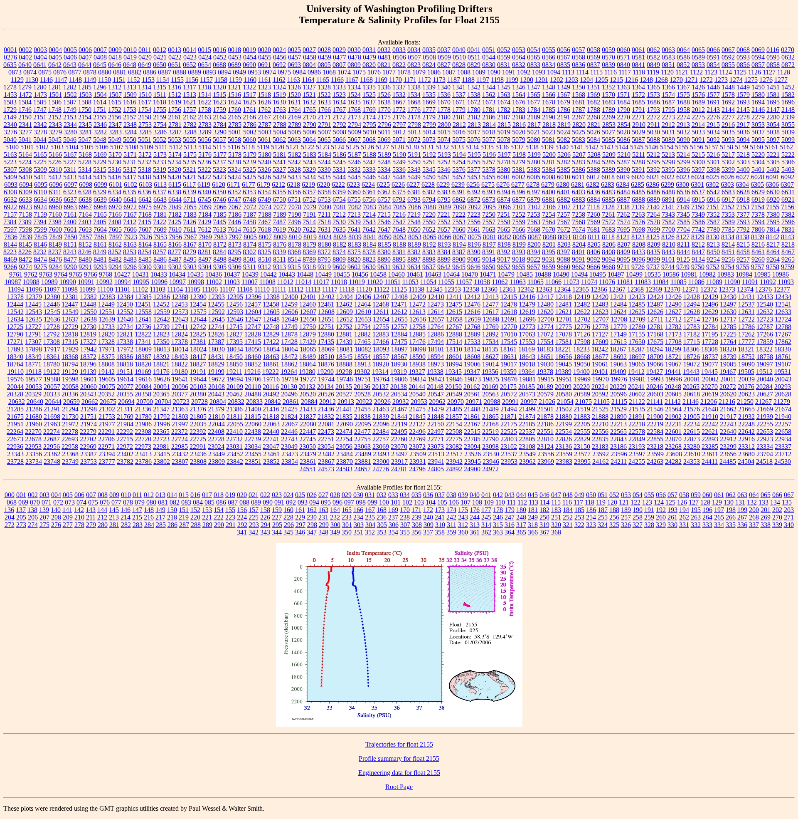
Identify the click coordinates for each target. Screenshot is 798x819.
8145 (25, 244)
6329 (99, 191)
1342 (473, 87)
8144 (10, 244)
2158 (144, 117)
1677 (533, 102)
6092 (787, 177)
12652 (344, 319)
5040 (10, 139)
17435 (326, 341)
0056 (563, 49)
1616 (129, 102)
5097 (773, 139)
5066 (339, 139)
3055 (788, 124)
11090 (732, 281)
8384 (444, 251)
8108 (579, 236)
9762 (30, 274)
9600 (339, 266)
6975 (145, 206)
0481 (384, 57)
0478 (354, 57)
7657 (444, 229)
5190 (399, 154)
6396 (518, 191)
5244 (324, 162)
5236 (204, 162)
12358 (471, 289)
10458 (378, 274)
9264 (773, 259)
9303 (190, 266)
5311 (70, 169)
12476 (472, 304)
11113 (312, 289)
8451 (728, 251)
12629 (710, 311)
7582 (668, 221)
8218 (788, 244)
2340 (10, 124)
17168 (655, 334)
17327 (88, 341)
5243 (309, 162)
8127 (683, 236)
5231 (129, 162)
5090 (683, 139)
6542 (713, 191)
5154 (666, 147)
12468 (380, 304)
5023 (548, 132)
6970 (115, 206)
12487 (655, 304)
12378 (15, 296)
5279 (518, 162)
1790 (623, 109)
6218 (293, 184)
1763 (279, 109)
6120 (218, 184)
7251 (503, 214)
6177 (248, 184)
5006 (309, 132)
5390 (623, 169)
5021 (533, 132)
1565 (533, 94)
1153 (148, 79)
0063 (668, 49)
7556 (473, 221)
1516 (234, 94)
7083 (369, 206)
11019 (357, 281)
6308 (10, 191)
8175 (264, 244)
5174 (175, 154)
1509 (130, 94)
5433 (294, 177)
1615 (114, 102)
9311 (249, 266)
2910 (638, 124)
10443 (286, 274)
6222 (338, 184)
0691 (264, 64)
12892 (490, 334)
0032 (384, 49)
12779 (618, 326)
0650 (159, 64)
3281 (85, 132)
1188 (468, 79)
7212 (339, 214)
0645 (99, 64)
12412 (472, 296)
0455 (264, 57)
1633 (324, 102)
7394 (40, 221)
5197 (504, 154)
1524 (354, 94)
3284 (130, 132)
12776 (582, 326)
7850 (70, 236)
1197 (482, 79)
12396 (253, 296)
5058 (234, 139)
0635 (10, 64)
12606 (289, 311)
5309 (40, 169)
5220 (758, 154)
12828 (252, 334)
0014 (189, 49)
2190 (548, 117)
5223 (10, 162)
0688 (219, 64)
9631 (384, 266)
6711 (189, 199)
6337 (159, 191)
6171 (233, 184)
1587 (69, 102)
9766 (90, 274)
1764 (294, 109)
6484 (623, 191)
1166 (337, 79)
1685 (638, 102)
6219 (308, 184)
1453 (10, 94)
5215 (698, 154)
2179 (429, 117)
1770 (384, 109)
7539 (354, 221)
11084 (661, 281)
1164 (308, 79)
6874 (503, 199)
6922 (10, 206)
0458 (309, 57)
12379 (33, 296)
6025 (712, 177)
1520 (294, 94)
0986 (314, 72)
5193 (444, 154)
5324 (234, 169)
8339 (279, 251)
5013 (414, 132)
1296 (99, 87)
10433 (158, 274)
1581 (773, 94)
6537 (698, 191)
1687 (668, 102)
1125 (740, 72)
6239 (458, 184)
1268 (661, 79)
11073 (571, 281)
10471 (488, 274)
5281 (548, 162)
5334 (384, 169)
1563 (503, 94)
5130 (412, 147)
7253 (533, 214)
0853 (698, 64)
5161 (771, 147)
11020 (375, 281)
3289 (205, 132)
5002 (249, 132)
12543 (33, 311)
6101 (115, 184)
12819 (88, 334)
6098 (85, 184)
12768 (472, 326)
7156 (787, 206)
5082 (563, 139)
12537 (746, 304)
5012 (399, 132)
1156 (191, 79)
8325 (264, 251)
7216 (399, 214)
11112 (295, 289)
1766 (324, 109)
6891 (668, 199)
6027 (742, 177)
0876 (59, 72)
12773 (527, 326)
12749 (289, 326)
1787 (578, 109)
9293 (100, 266)
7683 (608, 229)
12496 (710, 304)
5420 (174, 177)
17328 (106, 341)
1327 (309, 87)
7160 (55, 214)
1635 (354, 102)
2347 (115, 124)
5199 (534, 154)
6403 (578, 191)
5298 (668, 162)
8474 (40, 259)
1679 (563, 102)
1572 (638, 94)
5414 (84, 177)
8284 (219, 251)
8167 (190, 244)
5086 (623, 139)
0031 (369, 49)
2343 (55, 124)
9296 (130, 266)
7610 (175, 229)
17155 (636, 334)
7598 (25, 229)
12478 (508, 304)
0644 (84, 64)
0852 (683, 64)
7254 (548, 214)
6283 (607, 184)
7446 (234, 221)
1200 (526, 79)
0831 (503, 64)
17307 (33, 341)
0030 (354, 49)
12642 (161, 319)
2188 (518, 117)
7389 (25, 221)
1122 (696, 72)
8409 (623, 251)
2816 (519, 124)
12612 (399, 311)
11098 (70, 289)
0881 (119, 72)
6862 (459, 199)
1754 (144, 109)
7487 (279, 221)
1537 (459, 94)
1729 (10, 109)
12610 (363, 311)
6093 (10, 184)
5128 (397, 147)
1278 (10, 87)
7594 (758, 221)
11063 (518, 281)
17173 (673, 334)
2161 (174, 117)
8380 (384, 251)
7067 (234, 206)
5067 (354, 139)
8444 (683, 251)
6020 (638, 177)
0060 (623, 49)
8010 (295, 236)
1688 (683, 102)
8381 (399, 251)
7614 (234, 229)
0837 (593, 64)
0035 (429, 49)
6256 (473, 184)
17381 (198, 341)
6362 (384, 191)
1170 (395, 79)
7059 (205, 206)
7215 (384, 214)
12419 (582, 296)
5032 (683, 132)
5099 (788, 139)
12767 (454, 326)
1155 (177, 79)
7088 (429, 206)
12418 (563, 296)
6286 (652, 184)
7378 (758, 214)
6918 (743, 199)
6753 (324, 199)
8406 (593, 251)
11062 (500, 281)
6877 (518, 199)
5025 (578, 132)
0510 (459, 57)
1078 (404, 72)
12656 (417, 319)
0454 (249, 57)
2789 (294, 124)
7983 (220, 236)
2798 (414, 124)
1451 (773, 87)
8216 (758, 244)
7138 (623, 206)
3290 (220, 132)
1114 (582, 72)
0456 (279, 57)
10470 (469, 274)
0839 (608, 64)
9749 (683, 266)
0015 (204, 49)
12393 (216, 296)
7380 (773, 214)
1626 (264, 102)
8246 (84, 251)
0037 (444, 49)
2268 (593, 117)
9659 (548, 266)
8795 (324, 259)
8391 (488, 251)
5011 (384, 132)
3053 (758, 124)
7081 (339, 206)
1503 (85, 94)
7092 (474, 206)
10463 (433, 274)
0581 (638, 57)
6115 (174, 184)
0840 (623, 64)
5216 (713, 154)
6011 (578, 177)
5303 (743, 162)
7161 (70, 214)
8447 (698, 251)
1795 (668, 109)
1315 (159, 87)
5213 (668, 154)
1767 (339, 109)
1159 (235, 79)
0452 (220, 57)
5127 (382, 147)
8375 (354, 251)
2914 (698, 124)
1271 (691, 79)
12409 (417, 296)
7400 (69, 221)
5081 (548, 139)
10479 (506, 274)
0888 (179, 72)
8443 (668, 251)
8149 (55, 244)
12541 (783, 304)
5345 (429, 169)
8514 (294, 259)
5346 (444, 169)
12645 (216, 319)
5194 (459, 154)
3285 (145, 132)
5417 (129, 177)
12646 (235, 319)
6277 (518, 184)
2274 (683, 117)
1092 (523, 72)
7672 (563, 229)
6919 (758, 199)
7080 (324, 206)
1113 (568, 72)
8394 (533, 251)
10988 (31, 281)
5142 (591, 147)
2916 (728, 124)
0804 (309, 64)
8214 (728, 244)
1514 (204, 94)
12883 (380, 334)
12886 (435, 334)
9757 (757, 266)
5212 (653, 154)
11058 (482, 281)
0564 (518, 57)
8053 (414, 236)
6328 (84, 191)
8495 (190, 259)
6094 (25, 184)
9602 (354, 266)
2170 (309, 117)
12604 (253, 311)
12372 (708, 289)
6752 (309, 199)
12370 (672, 289)
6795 (444, 199)
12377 (781, 289)
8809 (339, 259)
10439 (250, 274)
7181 (160, 214)
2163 (204, 117)
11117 (329, 289)
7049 (175, 206)
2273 (668, 117)
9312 (264, 266)
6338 (174, 191)
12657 (436, 319)
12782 (673, 326)
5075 (459, 139)
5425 (249, 177)
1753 (129, 109)
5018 (488, 132)
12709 (637, 319)
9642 (444, 266)
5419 (159, 177)
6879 (533, 199)
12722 (746, 319)
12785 (728, 326)
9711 (623, 266)
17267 (783, 334)
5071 (399, 139)
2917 (743, 124)
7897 (115, 236)
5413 (69, 177)
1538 (473, 94)
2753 (145, 124)
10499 (634, 274)
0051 (488, 49)
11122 (381, 289)
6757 (384, 199)
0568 (578, 57)
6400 (548, 191)
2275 (698, 117)
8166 (175, 244)
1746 (25, 109)
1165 (322, 79)
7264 (653, 214)
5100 (12, 147)
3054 (773, 124)
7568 (578, 221)
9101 (668, 259)
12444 (15, 304)
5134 (472, 147)
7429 (204, 221)
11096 (34, 289)
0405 (55, 57)
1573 (653, 94)
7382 (788, 214)
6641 (130, 199)
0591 (713, 57)
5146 (651, 147)
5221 (773, 154)
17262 (746, 334)
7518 (324, 221)
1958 (683, 109)
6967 (85, 206)
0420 (145, 57)
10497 (616, 274)
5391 (638, 169)
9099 (653, 259)
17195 (710, 334)
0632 (788, 57)
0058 (593, 49)
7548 (414, 221)
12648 (271, 319)
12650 (308, 319)
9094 (608, 259)
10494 (579, 274)
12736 (143, 326)
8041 (370, 236)
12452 (161, 304)
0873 (15, 72)
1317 (189, 87)
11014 (303, 281)
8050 (385, 236)
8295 (234, 251)
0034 (414, 49)
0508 (429, 57)
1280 (40, 87)
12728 (51, 326)
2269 (608, 117)
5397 (698, 169)
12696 (527, 319)
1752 (114, 109)
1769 (369, 109)
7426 (189, 221)
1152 (133, 79)
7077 (279, 206)
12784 (710, 326)
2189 (533, 117)
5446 (369, 177)
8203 (564, 244)
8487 (175, 259)
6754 (339, 199)
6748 (249, 199)
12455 (216, 304)
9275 (40, 266)
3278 (40, 132)
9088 (563, 259)
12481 (563, 304)
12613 (417, 311)
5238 (234, 162)
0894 (224, 72)
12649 (289, 319)
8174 (249, 244)
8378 (369, 251)
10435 (195, 274)
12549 (70, 311)
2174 (369, 117)
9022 (533, 259)
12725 (15, 326)
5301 (713, 162)
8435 (653, 251)
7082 (354, 206)
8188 (399, 244)
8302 (249, 251)
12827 (234, 334)
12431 (746, 296)
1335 (369, 87)
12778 (600, 326)
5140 (562, 147)
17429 (307, 341)
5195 (474, 154)
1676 (518, 102)
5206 (564, 154)
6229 (443, 184)
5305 (773, 162)
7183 (190, 214)
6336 (144, 191)
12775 (563, 326)
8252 (114, 251)
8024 (325, 236)
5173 (160, 154)
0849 (653, 64)
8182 (339, 244)
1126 (754, 72)
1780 (473, 109)
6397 (533, 191)
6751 (294, 199)
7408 (114, 221)
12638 (88, 319)
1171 (410, 79)
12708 (619, 319)
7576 (638, 221)
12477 (490, 304)
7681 (593, 229)
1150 (104, 79)
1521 (309, 94)
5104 (72, 147)
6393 (488, 191)
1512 (174, 94)
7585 (683, 221)
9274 (25, 266)
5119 (262, 147)
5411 (40, 177)
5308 (25, 169)
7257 (563, 214)
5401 (758, 169)
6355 (279, 191)
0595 (773, 57)
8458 (743, 251)
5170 (115, 154)
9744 (668, 266)
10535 (652, 274)
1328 (324, 87)
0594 (758, 57)
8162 (115, 244)
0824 (429, 64)
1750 (84, 109)
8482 (115, 259)
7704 (683, 229)
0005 (70, 49)
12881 (344, 334)
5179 (249, 154)
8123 (638, 236)
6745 (204, 199)
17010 (508, 334)
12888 (454, 334)
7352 (713, 214)
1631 (294, 102)
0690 (249, 64)
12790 (15, 334)
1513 (189, 94)
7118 (593, 206)
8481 (100, 259)
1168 (366, 79)
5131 (427, 147)
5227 (69, 162)
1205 (601, 79)
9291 (85, 266)
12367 (617, 289)
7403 (84, 221)
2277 (728, 117)
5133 (457, 147)
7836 (10, 236)
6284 (622, 184)
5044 (40, 139)
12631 (746, 311)
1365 (653, 87)
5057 (219, 139)
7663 (488, 229)
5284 (593, 162)
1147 (60, 79)
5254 (459, 162)
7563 (533, 221)
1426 (698, 87)
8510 (264, 259)
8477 (70, 259)
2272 (653, 117)
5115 (219, 147)
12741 (179, 326)
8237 (55, 251)
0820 (369, 64)
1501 (55, 94)
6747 (234, 199)
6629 (758, 191)
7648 (399, 229)
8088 (549, 236)
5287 (623, 162)
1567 (563, 94)
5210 (624, 154)
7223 (473, 214)
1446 (713, 87)
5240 (264, 162)
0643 (69, 64)
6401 (563, 191)
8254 (144, 251)
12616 (472, 311)
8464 (773, 251)
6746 (219, 199)
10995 (141, 281)
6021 (653, 177)
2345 (85, 124)
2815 (504, 124)
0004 (55, 49)
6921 (788, 199)
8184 (369, 244)
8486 (160, 259)
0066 (713, 49)
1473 (40, 94)
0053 (518, 49)
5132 (442, 147)
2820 (579, 124)
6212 (278, 184)
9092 (593, 259)
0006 (85, 49)
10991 (86, 281)
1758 (204, 109)
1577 (713, 94)
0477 (339, 57)
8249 (99, 251)
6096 (55, 184)
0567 (563, 57)
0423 (190, 57)
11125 (399, 289)
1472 (25, 94)
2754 (160, 124)
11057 (464, 281)
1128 (783, 72)
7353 (728, 214)
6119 (203, 184)
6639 (100, 199)
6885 (608, 199)
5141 (577, 147)
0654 (204, 64)
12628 (691, 311)
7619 (279, 229)
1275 (751, 79)
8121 (623, 236)
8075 (474, 236)
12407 (381, 296)
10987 (13, 281)
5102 (42, 147)
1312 (114, 87)
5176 (205, 154)
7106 (549, 206)
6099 (100, 184)
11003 (232, 281)
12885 (417, 334)
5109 (146, 147)
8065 (429, 236)
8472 (25, 259)
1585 (40, 102)
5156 (696, 147)
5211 (638, 154)
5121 (292, 147)
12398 (271, 296)
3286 (160, 132)
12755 (380, 326)
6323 (69, 191)
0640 (25, 64)
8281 (204, 251)
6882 (563, 199)
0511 (474, 57)
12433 (764, 296)
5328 (294, 169)
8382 (414, 251)
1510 (145, 94)
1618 (159, 102)
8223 (10, 251)
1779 (459, 109)
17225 (728, 334)
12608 (326, 311)
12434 (783, 296)
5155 (681, 147)
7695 (623, 229)
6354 (264, 191)
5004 (279, 132)
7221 (444, 214)
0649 (144, 64)
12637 (70, 319)
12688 (491, 319)
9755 (742, 266)
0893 (209, 72)
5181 (279, 154)
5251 (429, 162)
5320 (174, 169)
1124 (725, 72)
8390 (473, 251)
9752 (712, 266)
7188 (264, 214)
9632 (399, 266)
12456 (234, 304)
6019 (623, 177)
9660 (563, 266)
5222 (788, 154)
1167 (351, 79)
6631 (788, 191)
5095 (758, 139)
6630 (773, 191)
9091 (578, 259)
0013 (174, 49)
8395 (548, 251)
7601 (70, 229)
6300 (682, 184)
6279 (547, 184)
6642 (145, 199)
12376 (763, 289)
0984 (299, 72)
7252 (518, 214)
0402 (25, 57)
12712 (673, 319)
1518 (264, 94)
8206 (609, 244)
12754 (362, 326)
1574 (668, 94)
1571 (623, 94)
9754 (727, 266)
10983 (725, 274)
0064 (683, 49)
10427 (122, 274)
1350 (578, 87)
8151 (70, 244)
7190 (294, 214)
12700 (545, 319)
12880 (326, 334)
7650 (414, 229)
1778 (444, 109)
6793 (414, 199)
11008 (267, 281)
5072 (414, 139)
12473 (435, 304)
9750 (697, 266)
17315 (70, 341)
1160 (250, 79)
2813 (474, 124)
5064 (309, 139)
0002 (25, 49)
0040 (459, 49)
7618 (264, 229)
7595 (773, 221)
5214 (683, 154)
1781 (488, 109)
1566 (548, 94)
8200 (534, 244)
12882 (362, 334)
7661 (473, 229)
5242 (294, 162)
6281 (577, 184)
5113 (190, 147)
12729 (70, 326)
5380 (503, 169)
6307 (787, 184)
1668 (414, 102)
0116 (772, 49)
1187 (453, 79)
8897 (414, 259)
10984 (744, 274)
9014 (488, 259)
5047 (84, 139)
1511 (159, 94)
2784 (220, 124)
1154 (162, 79)
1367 (683, 87)
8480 (85, 259)
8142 (772, 236)
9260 (758, 259)
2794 (354, 124)
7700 (668, 229)
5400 (743, 169)
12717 (728, 319)
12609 (344, 311)
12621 (563, 311)
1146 (46, 79)
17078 (563, 334)
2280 (773, 117)
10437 (232, 274)
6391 (459, 191)
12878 (289, 334)
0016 (219, 49)
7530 (339, 221)
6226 (398, 184)
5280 (533, 162)
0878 (89, 72)
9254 (713, 259)
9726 (638, 266)
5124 (337, 147)
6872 (473, 199)
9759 (787, 266)
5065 (324, 139)
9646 (473, 266)
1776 (414, 109)
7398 (55, 221)
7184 (205, 214)
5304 (758, 162)
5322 (204, 169)
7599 (40, 229)
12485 (636, 304)
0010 (130, 49)
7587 (713, 221)
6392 (473, 191)
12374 (745, 289)
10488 (542, 274)
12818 (70, 334)
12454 (198, 304)
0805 (324, 64)
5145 (636, 147)
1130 (31, 79)
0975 (284, 72)
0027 (309, 49)
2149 (10, 117)
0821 (384, 64)
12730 (88, 326)
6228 (428, 184)
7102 (534, 206)
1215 (616, 79)
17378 (179, 341)
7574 (623, 221)
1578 (728, 94)
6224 (368, 184)
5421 (189, 177)
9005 (473, 259)
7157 (10, 214)
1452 (788, 87)
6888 (638, 199)
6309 (25, 191)
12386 (161, 296)
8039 (355, 236)
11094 (16, 289)
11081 (625, 281)
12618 (508, 311)
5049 (114, 139)
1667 (399, 102)
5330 (324, 169)
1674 (503, 102)
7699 (653, 229)
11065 (535, 281)
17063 (527, 334)
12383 (107, 296)
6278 (532, 184)
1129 (17, 79)
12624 (618, 311)
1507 (115, 94)
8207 (624, 244)
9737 (653, 266)
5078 (503, 139)
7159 (40, 214)
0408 (100, 57)
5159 (741, 147)
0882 (134, 72)
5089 (668, 139)
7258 (578, 214)
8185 (384, 244)
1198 (497, 79)
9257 (743, 259)
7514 (309, 221)
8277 (174, 251)
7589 (728, 221)
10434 (177, 274)
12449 (106, 304)
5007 (324, 132)
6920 (773, 199)
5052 (159, 139)
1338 (414, 87)
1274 (736, 79)
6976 (160, 206)
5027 (608, 132)
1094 (553, 72)
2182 (473, 117)
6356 (294, 191)
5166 (55, 154)
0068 (743, 49)
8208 (638, 244)
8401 (578, 251)
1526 (384, 94)
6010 (563, 177)
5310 (55, 169)
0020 (264, 49)
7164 (85, 214)
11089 (714, 281)
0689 (234, 64)
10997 (177, 281)
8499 (234, 259)
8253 (129, 251)
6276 (503, 184)
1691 (713, 102)
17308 (51, 341)
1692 (728, 102)
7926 (145, 236)
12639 (107, 319)
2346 (100, 124)
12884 (399, 334)
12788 (783, 326)
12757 (399, 326)
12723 (764, 319)
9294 (115, 266)
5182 (294, 154)
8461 (758, 251)
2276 (713, 117)
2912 (668, 124)
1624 (234, 102)
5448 (399, 177)
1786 (563, 109)
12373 (727, 289)
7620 (294, 229)
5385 (563, 169)
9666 (593, 266)
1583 (10, 102)
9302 (175, 266)
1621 (189, 102)
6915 (698, 199)
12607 (308, 311)
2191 (563, 117)
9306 (234, 266)
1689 (698, 102)
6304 (742, 184)
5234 (174, 162)
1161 (264, 79)
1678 (548, 102)
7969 (205, 236)
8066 (444, 236)
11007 (249, 281)
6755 (354, 199)
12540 (764, 304)
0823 (414, 64)
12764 (435, 326)
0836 (578, 64)
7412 (129, 221)
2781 (175, 124)
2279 (758, 117)
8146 (40, 244)
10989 (49, 281)
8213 (713, 244)
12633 (783, 311)
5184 (324, 154)
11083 (643, 281)
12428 (691, 296)
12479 (527, 304)
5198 (519, 154)
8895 (399, 259)
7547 (399, 221)
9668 (608, 266)
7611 (189, 229)
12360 (489, 289)
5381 (518, 169)
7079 (309, 206)
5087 (638, 139)
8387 (459, 251)
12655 (399, 319)
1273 (721, 79)
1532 (399, 94)
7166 (115, 214)
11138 (416, 289)
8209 (653, 244)
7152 (727, 206)
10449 (323, 274)
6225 (383, 184)
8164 (145, 244)
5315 (99, 169)
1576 (698, 94)
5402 (773, 169)
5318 (144, 169)
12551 (107, 311)
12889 (472, 334)
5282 (563, 162)
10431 (140, 274)
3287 (175, 132)
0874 (30, 72)
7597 (10, 229)
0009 (115, 49)
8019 (310, 236)
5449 (414, 177)
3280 (70, 132)
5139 (547, 147)
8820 (354, 259)
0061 (638, 49)
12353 (452, 289)
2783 (205, 124)
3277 (25, 132)
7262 (623, 214)
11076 (607, 281)
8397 (563, 251)
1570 (608, 94)
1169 (380, 79)
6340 (204, 191)
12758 (417, 326)
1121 (681, 72)
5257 (488, 162)
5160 (756, 147)
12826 (216, 334)
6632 (10, 199)
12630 (728, 311)
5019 (503, 132)
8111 (594, 236)
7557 (488, 221)
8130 (712, 236)
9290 (70, 266)
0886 (149, 72)
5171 (130, 154)
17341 (143, 341)
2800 (444, 124)
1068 (329, 72)
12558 (143, 311)
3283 (115, 132)
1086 (434, 72)
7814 (773, 229)
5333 (369, 169)
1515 (219, 94)
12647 (253, 319)
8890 (384, 259)
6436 (593, 191)
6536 (683, 191)
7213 (354, 214)
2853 (609, 124)
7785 (728, 229)
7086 (414, 206)
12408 (399, 296)
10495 (597, 274)
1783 (518, 109)
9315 (294, 266)
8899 (444, 259)
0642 (55, 64)
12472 (417, 304)
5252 (444, 162)
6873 (488, 199)
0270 (787, 49)
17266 (764, 334)
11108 (245, 289)
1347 (533, 87)
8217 (773, 244)
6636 (55, 199)
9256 (728, 259)
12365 (580, 289)
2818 (549, 124)
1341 (459, 87)
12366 (599, 289)
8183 (354, 244)
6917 (728, 199)
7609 (160, 229)
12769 (490, 326)
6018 (608, 177)
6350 (219, 191)
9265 (788, 259)
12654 (381, 319)
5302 (728, 162)
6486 (653, 191)
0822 (399, 64)
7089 (444, 206)
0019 (249, 49)
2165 (234, 117)
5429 (279, 177)
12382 (88, 296)
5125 (352, 147)
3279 (55, 132)
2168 (279, 117)
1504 (100, 94)
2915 (713, 124)
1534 (414, 94)
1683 (608, 102)
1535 (429, 94)
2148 (788, 109)
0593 (743, 57)
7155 (772, 206)
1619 (174, 102)
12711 (655, 319)
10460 (396, 274)
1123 (710, 72)
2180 (444, 117)
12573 (180, 311)
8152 (85, 244)
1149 (90, 79)
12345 (434, 289)
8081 (489, 236)
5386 (578, 169)
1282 (69, 87)
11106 (210, 289)
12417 (545, 296)
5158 (726, 147)
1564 (518, 94)
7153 (742, 206)
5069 (384, 139)
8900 (459, 259)
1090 (493, 72)
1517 (249, 94)
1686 (653, 102)
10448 (305, 274)
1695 (773, 102)
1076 (374, 72)
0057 (578, 49)
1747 (40, 109)
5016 (459, 132)
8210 (668, 244)
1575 (683, 94)
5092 (713, 139)
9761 (15, 274)
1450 (758, 87)
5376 (459, 169)
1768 (354, 109)
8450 (713, 251)
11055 (446, 281)
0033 (399, 49)
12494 (691, 304)
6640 (115, 199)
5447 (384, 177)
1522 (324, 94)
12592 (216, 311)
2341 (25, 124)
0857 (758, 64)
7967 (190, 236)
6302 (712, 184)
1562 (488, 94)
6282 (592, 184)
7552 (444, 221)
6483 (608, 191)
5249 (399, 162)
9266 (10, 266)
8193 (444, 244)
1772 (399, 109)
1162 (279, 79)
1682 (593, 102)
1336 (384, 87)
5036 (743, 132)
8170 (205, 244)
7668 (533, 229)
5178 (234, 154)
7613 (219, 229)
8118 (608, 236)
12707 (600, 319)
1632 (309, 102)
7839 (25, 236)
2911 (653, 124)
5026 (593, 132)
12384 (125, 296)
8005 (250, 236)
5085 (608, 139)
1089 (478, 72)
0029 (339, 49)
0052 (503, 49)
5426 (264, 177)
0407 (85, 57)
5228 (84, 162)
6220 (323, 184)
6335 (129, 191)
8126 (668, 236)
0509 (444, 57)
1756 (174, 109)
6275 (488, 184)
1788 (593, 109)
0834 (548, 64)
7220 (429, 214)
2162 (189, 117)
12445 (33, 304)
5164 (25, 154)
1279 (25, 87)
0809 (354, 64)
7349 (698, 214)
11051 (392, 281)
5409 (10, 177)
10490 (561, 274)
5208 (594, 154)
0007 (100, 49)
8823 (369, 259)
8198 (504, 244)
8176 (279, 244)
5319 (159, 169)
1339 (429, 87)
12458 (271, 304)
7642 (369, 229)
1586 (55, 102)
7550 (429, 221)
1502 (70, 94)
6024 (697, 177)
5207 (579, 154)
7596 (788, 221)
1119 (653, 72)
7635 (339, 229)
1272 (706, 79)
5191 (414, 154)
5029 (638, 132)
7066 (220, 206)
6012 (593, 177)
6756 (369, 199)
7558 (503, 221)
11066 (553, 281)
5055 (189, 139)
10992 (104, 281)
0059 (608, 49)
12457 (252, 304)
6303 (727, 184)
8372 (324, 251)
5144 (621, 147)
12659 (472, 319)
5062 (279, 139)
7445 (219, 221)
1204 (586, 79)
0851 (668, 64)
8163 (130, 244)
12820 (106, 334)
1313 (129, 87)
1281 (55, 87)
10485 (524, 274)
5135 (487, 147)
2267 (578, 117)
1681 (578, 102)
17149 (618, 334)
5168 (85, 154)
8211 (683, 244)
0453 (234, 57)
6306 (772, 184)
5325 (249, 169)
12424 (655, 296)
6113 (160, 184)
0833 (533, 64)
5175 (190, 154)
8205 (594, 244)
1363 (623, 87)
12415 (508, 296)
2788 (279, 124)
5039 (788, 132)
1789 (608, 109)
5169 (100, 154)
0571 (623, 57)
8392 (503, 251)
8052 (399, 236)
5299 (683, 162)
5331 (339, 169)
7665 (503, 229)
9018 (518, 259)
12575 (198, 311)
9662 (578, 266)
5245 (339, 162)
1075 (359, 72)
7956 (175, 236)
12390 (198, 296)
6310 (40, 191)
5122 (307, 147)
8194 (459, 244)
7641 (354, 229)
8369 (309, 251)
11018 (339, 281)
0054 (533, 49)
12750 (307, 326)
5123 (322, 147)
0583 (668, 57)
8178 (294, 244)
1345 (503, 87)
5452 (459, 177)
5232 (144, 162)
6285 (637, 184)
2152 (55, 117)
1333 (339, 87)
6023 (683, 177)
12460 (307, 304)
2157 (129, 117)
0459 (324, 57)
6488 (668, 191)
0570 (608, 57)
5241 (279, 162)
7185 (220, 214)
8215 (743, 244)
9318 (309, 266)
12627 (673, 311)
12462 (344, 304)
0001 (10, 49)
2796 (384, 124)
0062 (653, 49)
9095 (623, 259)
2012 (698, 109)
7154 (757, 206)
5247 (369, 162)
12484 (618, 304)
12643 (180, 319)
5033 (698, 132)
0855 (728, 64)
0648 (129, 64)
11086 (696, 281)
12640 (125, 319)
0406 (70, 57)
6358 (324, 191)
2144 (728, 109)
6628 (743, 191)
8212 (698, 244)
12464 (362, 304)
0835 (563, 64)
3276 (10, 132)
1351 (593, 87)
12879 (307, 334)
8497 (205, 259)
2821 (594, 124)
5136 (502, 147)
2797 (399, 124)
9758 (772, 266)
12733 (106, 326)
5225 (40, 162)
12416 (527, 296)
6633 (25, 199)
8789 (309, 259)
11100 (105, 289)
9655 (518, 266)
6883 (578, 199)
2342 (40, 124)
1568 (578, 94)
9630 (369, 266)
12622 (582, 311)
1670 (444, 102)
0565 (533, 57)
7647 (384, 229)
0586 (683, 57)
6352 (234, 191)
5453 (473, 177)
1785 (548, 109)
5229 (99, 162)
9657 (533, 266)
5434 (309, 177)
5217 (728, 154)
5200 (549, 154)
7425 (174, 221)
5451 (444, 177)
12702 (582, 319)
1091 (508, 72)
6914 (683, 199)
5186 (339, 154)
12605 (271, 311)
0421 (160, 57)
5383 (533, 169)
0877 (74, 72)
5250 (414, 162)
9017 (503, 259)
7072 (249, 206)
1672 (473, 102)
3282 (100, 132)
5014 (429, 132)
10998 (195, 281)
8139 (757, 236)
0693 (294, 64)
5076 (473, 139)
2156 (114, 117)
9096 (638, 259)
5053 (174, 139)
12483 (600, 304)
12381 (70, 296)
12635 (33, 319)
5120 (277, 147)
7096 (504, 206)
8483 (130, 259)
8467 (788, 251)
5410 (25, 177)
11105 (192, 289)
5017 (473, 132)
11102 (140, 289)
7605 (115, 229)
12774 (545, 326)
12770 (508, 326)
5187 (354, 154)
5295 (653, 162)
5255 (473, 162)
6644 (175, 199)
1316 (174, 87)
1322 (249, 87)
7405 (99, 221)
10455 (341, 274)
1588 (84, 102)
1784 (533, 109)
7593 (743, 221)
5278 (503, 162)
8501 (249, 259)
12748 (271, 326)
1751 (99, 109)
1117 (624, 72)
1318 (204, 87)
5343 (414, 169)
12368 (635, 289)
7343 (668, 214)
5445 (354, 177)
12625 (636, 311)
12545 (52, 311)
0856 (743, 64)
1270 (676, 79)
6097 (70, 184)
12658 (454, 319)
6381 (414, 191)
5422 (204, 177)
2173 (354, 117)
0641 (40, 64)
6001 (503, 177)
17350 (161, 341)
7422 (159, 221)
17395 (234, 341)
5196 (489, 154)
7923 (130, 236)
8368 (294, 251)
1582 (788, 94)
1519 (279, 94)
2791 (324, 124)
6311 (55, 191)
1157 (206, 79)
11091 (750, 281)
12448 (88, 304)
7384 (10, 221)
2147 (773, 109)
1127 (769, 72)
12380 (52, 296)
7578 (653, 221)
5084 (593, 139)
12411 (454, 296)
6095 (40, 184)
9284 (55, 266)
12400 (289, 296)
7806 (758, 229)
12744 (216, 326)
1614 (99, 102)
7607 (145, 229)
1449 (743, 87)
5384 (548, 169)
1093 (538, 72)
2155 (99, 117)
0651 (174, 64)
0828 (459, 64)
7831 (788, 229)
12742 (198, 326)
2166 (249, 117)
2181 (459, 117)
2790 (309, 124)
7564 (548, 221)
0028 (324, 49)
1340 (444, 87)
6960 (55, 206)
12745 (234, 326)
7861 (100, 236)
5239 (249, 162)
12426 (673, 296)
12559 (161, 311)
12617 (490, 311)
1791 (638, 109)
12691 (509, 319)
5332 (354, 169)
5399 (728, 169)
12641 (143, 319)
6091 (772, 177)
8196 (474, 244)
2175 (384, 117)
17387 (216, 341)
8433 (638, 251)
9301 (160, 266)
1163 (293, 79)
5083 (578, 139)
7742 (698, 229)
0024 (279, 49)
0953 (254, 72)
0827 (444, 64)
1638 (384, 102)
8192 (429, 244)
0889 (194, 72)
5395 (668, 169)
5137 (517, 147)
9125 (683, 259)
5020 (518, 132)
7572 (608, 221)
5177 (220, 154)
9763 (45, 274)
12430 (728, 296)
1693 (743, 102)
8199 (519, 244)
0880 (104, 72)
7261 (608, 214)
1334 (354, 87)
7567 (563, 221)
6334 (114, 191)
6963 (70, 206)
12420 (600, 296)
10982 (707, 274)
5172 (145, 154)
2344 (70, 124)
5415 (99, 177)
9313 (279, 266)
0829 (473, 64)
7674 (578, 229)
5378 (488, 169)
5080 (533, 139)
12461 (326, 304)
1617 (144, 102)
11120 (364, 289)
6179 (263, 184)
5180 (264, 154)
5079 (518, 139)
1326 (294, 87)
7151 (712, 206)
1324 (279, 87)
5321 (189, 169)
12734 (124, 326)
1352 (608, 87)
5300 (698, 162)
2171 (324, 117)
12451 (143, 304)
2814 (489, 124)
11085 (678, 281)
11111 (278, 289)
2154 (84, 117)
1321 (234, 87)
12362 (525, 289)
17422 (271, 341)
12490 (673, 304)
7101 (519, 206)
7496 (294, 221)
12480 (545, 304)
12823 (161, 334)
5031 (668, 132)
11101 (123, 289)
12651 (326, 319)
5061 (264, 139)
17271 (15, 341)
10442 (268, 274)
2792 (339, 124)
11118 (347, 289)
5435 (324, 177)
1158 (220, 79)
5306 (788, 162)
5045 (55, 139)
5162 (786, 147)
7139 (638, 206)
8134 (727, 236)
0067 (728, 49)
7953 (160, 236)
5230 (114, 162)
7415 (144, 221)
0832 (518, 64)
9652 (503, 266)
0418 (115, 57)
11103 (157, 289)
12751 (326, 326)
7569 (593, 221)
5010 (369, 132)
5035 (728, 132)
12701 (564, 319)
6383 (444, 191)
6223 (353, 184)
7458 (249, 221)
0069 (758, 49)
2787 (264, 124)
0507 (414, 57)
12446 (51, 304)
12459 (289, 304)
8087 (534, 236)
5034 (713, 132)
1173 (439, 79)
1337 (399, 87)
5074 (444, 139)
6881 (548, 199)
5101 (27, 147)
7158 (25, 214)
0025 (294, 49)
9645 (459, 266)
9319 (324, 266)
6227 (413, 184)
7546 (384, 221)
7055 (190, 206)
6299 (667, 184)
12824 (179, 334)
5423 (219, 177)
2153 (69, 117)
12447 (70, 304)
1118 (639, 72)
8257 (159, 251)
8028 (340, 236)
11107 (227, 289)
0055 (548, 49)
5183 (309, 154)
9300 (145, 266)
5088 (653, 139)
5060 (249, 139)
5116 (233, 147)
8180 (324, 244)
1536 (444, 94)
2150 (25, 117)
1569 (593, 94)
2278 (743, 117)
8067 (459, 236)
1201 (541, 79)
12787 (764, 326)
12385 (143, 296)
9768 (105, 274)
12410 (436, 296)
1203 (571, 79)
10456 (360, 274)
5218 (743, 154)
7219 (414, 214)
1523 (339, 94)
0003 (40, 49)
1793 (653, 109)
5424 (234, 177)
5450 (429, 177)
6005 (533, 177)
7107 (564, 206)
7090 (459, 206)
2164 (219, 117)
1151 (119, 79)
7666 (518, 229)
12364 (562, 289)
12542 (15, 311)
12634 (15, 319)
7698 (638, 229)
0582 (653, 57)
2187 (503, 117)
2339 (788, 117)
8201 (549, 244)
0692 (279, 64)
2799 (429, 124)
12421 (618, 296)
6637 (70, 199)
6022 (668, 177)
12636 (52, 319)
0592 (728, 57)
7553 (459, 221)
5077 (488, 139)
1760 (234, 109)
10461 (414, 274)
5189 (384, 154)
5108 (131, 147)
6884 (593, 199)
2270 (623, 117)
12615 (454, 311)
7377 (743, 214)
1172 (424, 79)
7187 (249, 214)
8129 (697, 236)
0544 (488, 57)
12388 (180, 296)
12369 (653, 289)
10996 (159, 281)
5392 (653, 169)
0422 (175, 57)
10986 (780, 274)
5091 (698, 139)
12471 (399, 304)
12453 (179, 304)
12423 (636, 296)
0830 (488, 64)
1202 (556, 79)
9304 (205, 266)
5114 (204, 147)
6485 (638, 191)
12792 (51, 334)
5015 (444, 132)
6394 (503, 191)
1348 (548, 87)
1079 (419, 72)
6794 (429, 199)
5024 (563, 132)
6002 (518, 177)
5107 (116, 147)
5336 (399, 169)
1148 (75, 79)
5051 (144, 139)
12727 (33, 326)
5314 (84, 169)
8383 (429, 251)
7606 (130, 229)
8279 (189, 251)
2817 (534, 124)
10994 (122, 281)
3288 (190, 132)
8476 (55, 259)
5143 (606, 147)
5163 (10, 154)
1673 (488, 102)
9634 (414, 266)
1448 (728, 87)
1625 (249, 102)
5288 (638, 162)
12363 (544, 289)
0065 (698, 49)
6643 (160, 199)
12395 (235, 296)
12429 (710, 296)
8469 (10, 259)
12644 (198, 319)
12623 (600, 311)
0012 (159, 49)
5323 (219, 169)
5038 (773, 132)
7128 (608, 206)
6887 (623, 199)
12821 (124, 334)
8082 (504, 236)
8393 (518, 251)
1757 (189, 109)
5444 (339, 177)
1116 (610, 72)
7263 (638, 214)
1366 (668, 87)
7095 (489, 206)
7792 (743, 229)
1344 (488, 87)
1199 (511, 79)
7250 (488, 214)
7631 (324, 229)
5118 (248, 147)
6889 (653, 199)
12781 (655, 326)
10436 (213, 274)
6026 (727, 177)
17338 (124, 341)
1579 (743, 94)
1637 (369, 102)
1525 (369, 94)
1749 (69, 109)
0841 (638, 64)
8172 (220, 244)
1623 (219, 102)
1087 (449, 72)
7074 (264, 206)
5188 (369, 154)
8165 (160, 244)
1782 (503, 109)
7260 (593, 214)
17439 (344, 341)
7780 (713, 229)
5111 (161, 147)
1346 (518, 87)
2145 (743, 109)
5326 (264, 169)
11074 (589, 281)
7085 (399, 206)
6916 (713, 199)
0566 (548, 57)
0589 (698, 57)
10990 (67, 281)
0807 (339, 64)
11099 (87, 289)
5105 (87, 147)
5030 (653, 132)
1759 (219, 109)
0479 (369, 57)
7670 (548, 229)
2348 (130, 124)
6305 (757, 184)
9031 (548, 259)
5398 (713, 169)
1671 (459, 102)
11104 (175, 289)
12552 (125, 311)
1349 (563, 87)
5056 (204, 139)
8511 (279, 259)
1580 (758, 94)
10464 (451, 274)
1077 (389, 72)
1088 (463, 72)
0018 (234, 49)
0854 (713, 64)
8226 (25, 251)
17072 (545, 334)
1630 (279, 102)
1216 (631, 79)
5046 (69, 139)
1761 (249, 109)
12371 (690, 289)
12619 (527, 311)
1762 (264, 109)
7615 (249, 229)
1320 (219, 87)
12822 (143, 334)
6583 (728, 191)
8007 (265, 236)
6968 (100, 206)
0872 (788, 64)
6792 (399, 199)
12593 (235, 311)
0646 (114, 64)
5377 (473, 169)
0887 (164, 72)
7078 (294, 206)
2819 (564, 124)
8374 (339, 251)
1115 (596, 72)
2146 (758, 109)
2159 (159, 117)
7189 (279, 214)
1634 (339, 102)
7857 (85, 236)
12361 (507, 289)
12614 (435, 311)
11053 (410, 281)
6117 (189, 184)
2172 (339, 117)
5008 (339, 132)
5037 (758, 132)
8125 (653, 236)
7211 (324, 214)
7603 (85, 229)
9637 (429, 266)
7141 (668, 206)
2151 (40, 117)
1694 (758, 102)
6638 (85, 199)
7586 (698, 221)
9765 (75, 274)
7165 (100, 214)
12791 (33, 334)
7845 (40, 236)
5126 (367, 147)
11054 (428, 281)
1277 (781, 79)
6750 (279, 199)
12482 (582, 304)
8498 (220, 259)
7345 (683, 214)
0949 (239, 72)
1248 (646, 79)
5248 (384, 162)
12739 (161, 326)
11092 (768, 281)
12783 (691, 326)
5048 (99, 139)
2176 (399, 117)
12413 (490, 296)
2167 (264, 117)
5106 (101, 147)
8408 (608, 251)
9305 (220, 266)
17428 (289, 341)
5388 (593, 169)
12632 (764, 311)
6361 (369, 191)
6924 (40, 206)
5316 (114, 169)
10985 (762, 274)
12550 (88, 311)
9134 (698, 259)
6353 (249, 191)
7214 (369, 214)
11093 (786, 281)
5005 (294, 132)
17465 (362, 341)
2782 (190, 124)
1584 (25, 102)
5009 (354, 132)
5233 (159, 162)
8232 (40, 251)
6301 (697, 184)
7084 (384, 206)
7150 (697, 206)
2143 (713, 109)
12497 (728, 304)
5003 (264, 132)
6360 (354, 191)
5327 (279, 169)
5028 (623, 132)
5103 (57, 147)
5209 (609, 154)
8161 (100, 244)
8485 (145, 259)
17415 (252, 341)
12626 (655, 311)
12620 (545, 311)
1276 (766, 79)
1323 (264, 87)
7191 (309, 214)
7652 (429, 229)
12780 (636, 326)
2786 (249, 124)
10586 (671, 274)
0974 (269, 72)
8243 (69, 251)
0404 (40, 57)
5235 (189, 162)
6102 (130, 184)
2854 (624, 124)
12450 (124, 304)
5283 (578, 162)
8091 (564, 236)
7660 (459, 229)
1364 (638, 87)
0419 (130, 57)
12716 (710, 319)
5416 (114, 177)
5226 (55, 162)
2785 (234, 124)
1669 (429, 102)
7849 (55, 236)
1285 (84, 87)
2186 (488, 117)
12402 (326, 296)
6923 (25, 206)
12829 (271, 334)
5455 (488, 177)
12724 (783, 319)
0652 (189, 64)
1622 (204, 102)
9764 (60, 274)
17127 (600, 334)
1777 (429, 109)
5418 (144, 177)
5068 (369, 139)
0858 (773, 64)
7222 (459, 214)
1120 (667, 72)
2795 (369, 124)
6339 (189, 191)
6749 (264, 199)
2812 (459, 124)
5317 (129, 169)
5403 (788, 169)
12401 (308, 296)
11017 (321, 281)
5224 (25, 162)
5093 (728, 139)
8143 (787, 236)
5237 (219, 162)
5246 (354, 162)
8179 (309, 244)
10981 (689, 274)
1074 (344, 72)
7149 (683, 206)
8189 (414, 244)
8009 (280, 236)
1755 (159, 109)
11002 (214, 281)
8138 (742, 236)
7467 (264, 221)
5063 (294, 139)
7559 (518, 221)
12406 (363, 296)
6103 (145, 184)
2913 (683, 124)
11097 (52, 289)
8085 (519, 236)
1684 (623, 102)
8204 (579, 244)
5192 (429, 154)
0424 (205, 57)
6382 (429, 191)
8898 (429, 259)
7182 (175, 214)
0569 (593, 57)
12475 (454, 304)
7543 (369, 221)
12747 (252, 326)
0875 (45, 72)
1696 (788, 102)
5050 (129, 139)
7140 (653, 206)
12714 (691, 319)
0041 (473, 49)
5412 (55, 177)
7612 (204, 229)
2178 (414, 117)
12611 (381, 311)
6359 (339, 191)
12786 (746, 326)
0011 (144, 49)
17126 (582, 334)
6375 (399, 191)
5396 (683, 169)
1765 (309, 109)
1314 (144, 87)
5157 (711, 147)
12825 (198, 334)
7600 (55, 229)
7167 (130, 214)
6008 (548, 177)
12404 (344, 296)
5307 (10, 169)
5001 (234, 132)
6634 (40, 199)
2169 (294, 117)
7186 (234, 214)
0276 (10, 57)
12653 (363, 319)
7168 (145, 214)
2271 (638, 117)
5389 (608, 169)
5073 (429, 139)
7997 (235, 236)
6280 (562, 184)
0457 (294, 57)
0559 (503, 57)
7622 (309, 229)
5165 (40, 154)
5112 (175, 147)
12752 (344, 326)
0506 (399, 57)
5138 (532, 147)
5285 (608, 162)
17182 (691, 334)
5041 (25, 139)
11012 (285, 281)
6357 (309, 191)
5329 (309, 169)
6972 (130, 206)
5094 (743, 139)
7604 (100, 229)
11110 (262, 289)
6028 (757, 177)
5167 (70, 154)
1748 (55, 109)
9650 (488, 266)
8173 (234, 244)
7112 (578, 206)
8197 (489, 244)
